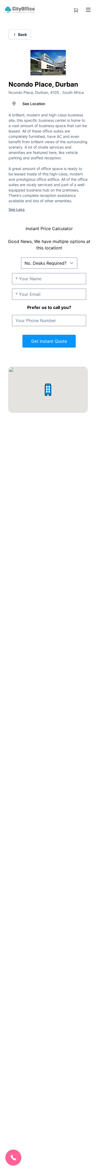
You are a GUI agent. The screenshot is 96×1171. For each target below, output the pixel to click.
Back (22, 34)
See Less (17, 209)
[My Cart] (76, 9)
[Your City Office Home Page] (19, 10)
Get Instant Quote (49, 341)
